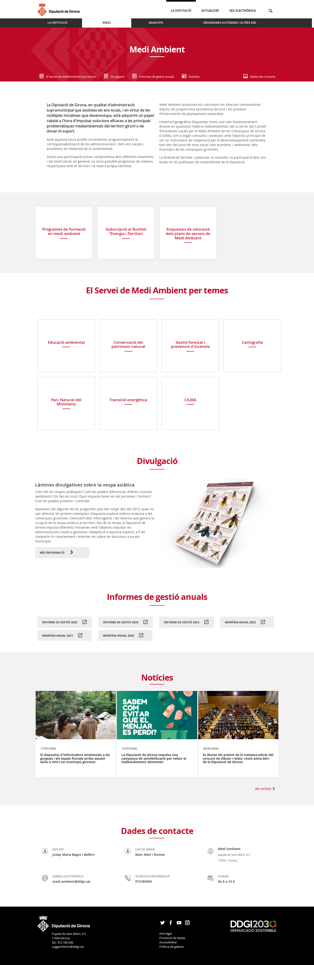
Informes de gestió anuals (156, 76)
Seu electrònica (242, 11)
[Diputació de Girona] (59, 9)
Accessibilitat (168, 942)
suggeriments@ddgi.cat (68, 947)
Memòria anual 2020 (119, 636)
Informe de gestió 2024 (121, 622)
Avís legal (165, 933)
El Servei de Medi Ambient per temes (71, 76)
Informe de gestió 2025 (60, 622)
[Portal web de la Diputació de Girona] (63, 922)
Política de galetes (171, 947)
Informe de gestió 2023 (182, 622)
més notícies (263, 788)
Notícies (194, 76)
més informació (52, 553)
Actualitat (210, 11)
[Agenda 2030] (254, 926)
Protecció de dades (172, 938)
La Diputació (181, 11)
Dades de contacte (262, 76)
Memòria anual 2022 (241, 622)
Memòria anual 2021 (58, 636)
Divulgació (117, 76)
